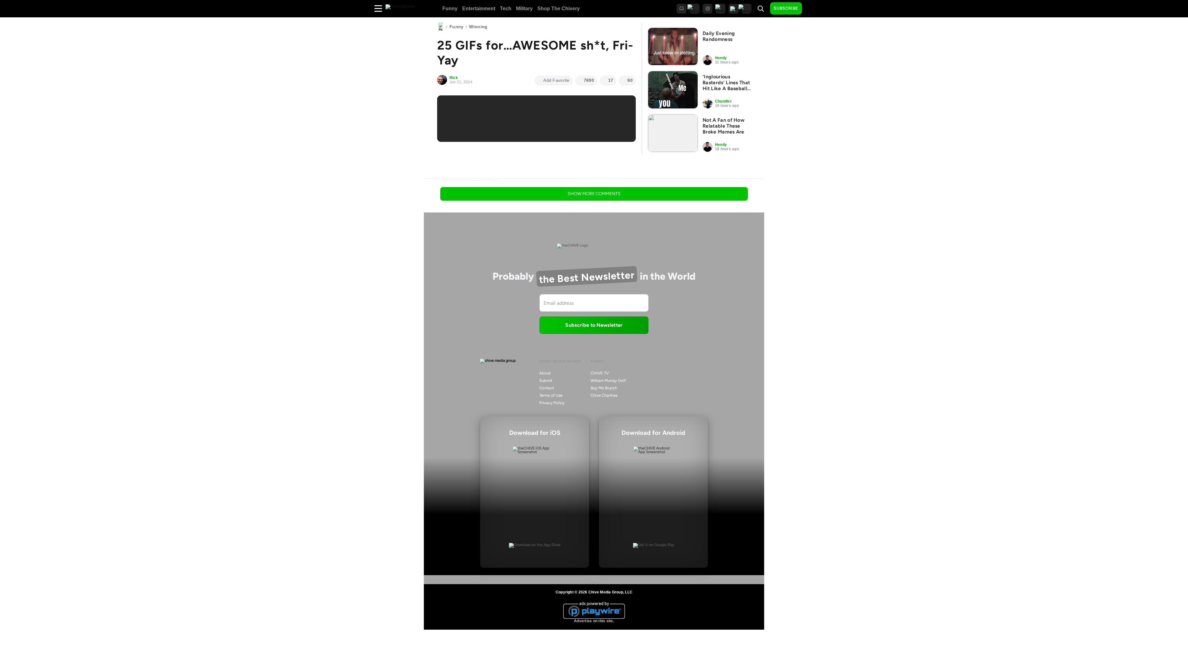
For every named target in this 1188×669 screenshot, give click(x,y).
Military (524, 8)
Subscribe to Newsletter (593, 325)
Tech (505, 8)
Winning (478, 26)
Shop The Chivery (558, 8)
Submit (545, 380)
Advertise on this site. (594, 621)
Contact (546, 388)
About (545, 373)
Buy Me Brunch (604, 388)
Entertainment (478, 8)
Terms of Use (550, 395)
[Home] (440, 27)
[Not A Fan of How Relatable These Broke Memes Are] (673, 133)
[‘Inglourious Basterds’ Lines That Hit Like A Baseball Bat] (673, 89)
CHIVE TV (600, 373)
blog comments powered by (470, 180)
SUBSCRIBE (786, 8)
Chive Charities (604, 395)
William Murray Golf (608, 380)
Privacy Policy (552, 402)
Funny (450, 8)
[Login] (812, 9)
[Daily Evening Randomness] (673, 46)
